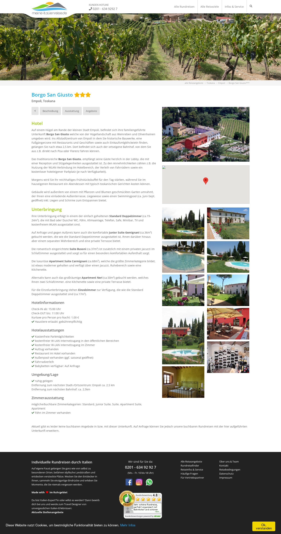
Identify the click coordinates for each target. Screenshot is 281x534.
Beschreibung (50, 111)
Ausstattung (72, 111)
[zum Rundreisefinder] (251, 6)
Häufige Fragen (189, 473)
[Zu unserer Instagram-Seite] (139, 482)
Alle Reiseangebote (191, 461)
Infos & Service (234, 6)
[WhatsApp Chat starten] (149, 482)
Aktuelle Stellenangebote (47, 512)
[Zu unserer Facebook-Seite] (129, 482)
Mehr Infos (128, 525)
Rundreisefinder (190, 465)
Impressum (225, 477)
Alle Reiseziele (210, 6)
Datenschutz (226, 473)
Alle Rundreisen (184, 6)
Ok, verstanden (264, 526)
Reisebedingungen (229, 469)
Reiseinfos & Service (192, 469)
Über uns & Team (229, 461)
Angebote (91, 111)
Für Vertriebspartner (192, 477)
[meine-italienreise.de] (49, 8)
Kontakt (223, 465)
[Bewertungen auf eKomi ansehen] (140, 504)
